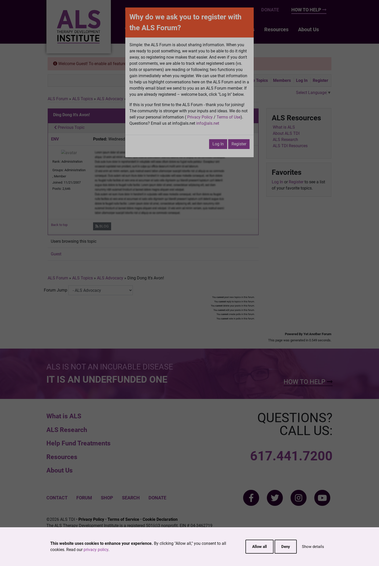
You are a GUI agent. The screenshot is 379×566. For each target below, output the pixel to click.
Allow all (259, 546)
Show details (313, 546)
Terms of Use (229, 117)
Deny (285, 546)
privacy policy (96, 549)
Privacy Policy (200, 117)
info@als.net (207, 123)
